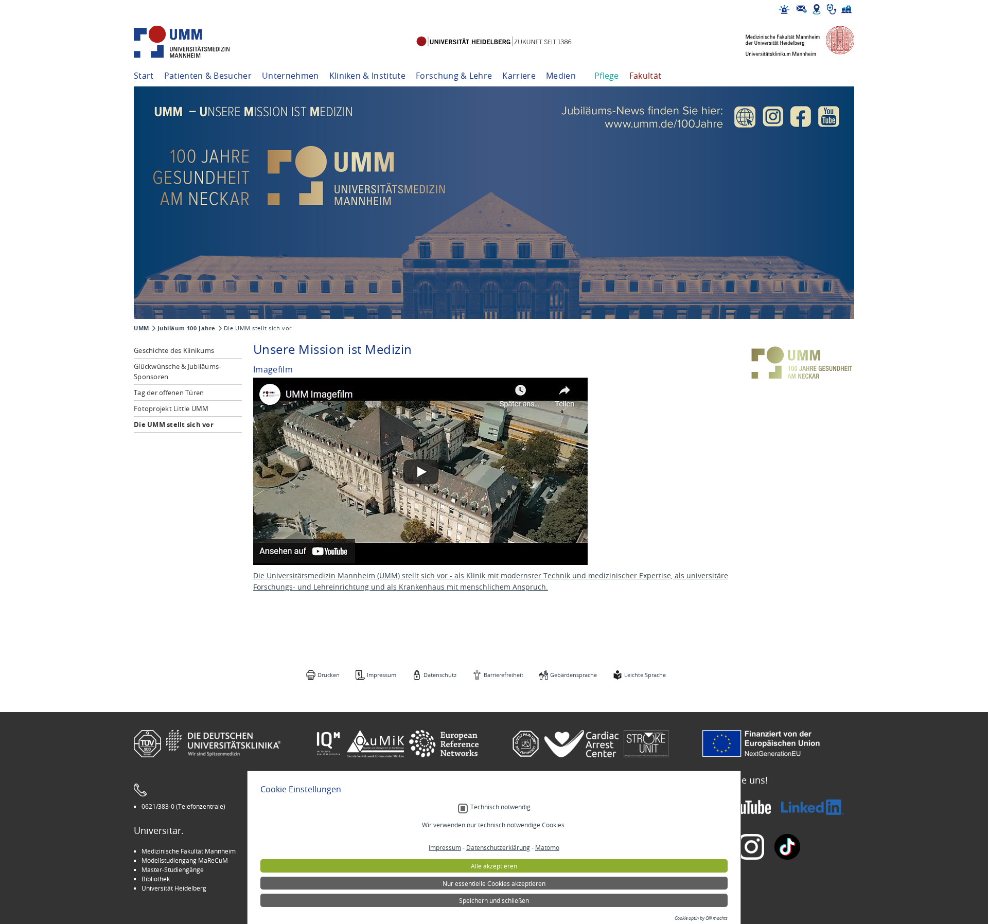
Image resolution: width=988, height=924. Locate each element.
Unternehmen (290, 75)
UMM (141, 328)
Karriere (519, 75)
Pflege (606, 75)
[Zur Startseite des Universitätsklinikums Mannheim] (195, 42)
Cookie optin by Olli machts (701, 918)
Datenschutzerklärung (498, 847)
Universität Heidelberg (174, 888)
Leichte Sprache (645, 675)
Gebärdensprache (573, 675)
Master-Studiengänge (173, 869)
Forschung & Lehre (454, 75)
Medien (561, 75)
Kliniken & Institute (367, 75)
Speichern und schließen (494, 900)
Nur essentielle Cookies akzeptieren (494, 883)
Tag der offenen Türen (169, 392)
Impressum (381, 675)
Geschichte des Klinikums (174, 350)
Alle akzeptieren (494, 866)
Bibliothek (156, 879)
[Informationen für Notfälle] (784, 9)
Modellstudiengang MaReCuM (185, 860)
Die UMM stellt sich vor (174, 424)
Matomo (547, 847)
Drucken (328, 675)
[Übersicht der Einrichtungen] (846, 9)
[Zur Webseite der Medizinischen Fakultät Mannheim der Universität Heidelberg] (792, 42)
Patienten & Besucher (208, 75)
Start (144, 75)
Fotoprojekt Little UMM (171, 408)
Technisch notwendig (500, 807)
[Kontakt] (802, 9)
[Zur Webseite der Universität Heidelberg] (494, 42)
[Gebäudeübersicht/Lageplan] (816, 9)
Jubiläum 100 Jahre (186, 328)
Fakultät (645, 75)
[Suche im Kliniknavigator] (831, 9)
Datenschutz (440, 675)
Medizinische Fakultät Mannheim (189, 851)
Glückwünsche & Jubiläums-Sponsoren (177, 371)
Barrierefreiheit (503, 675)
